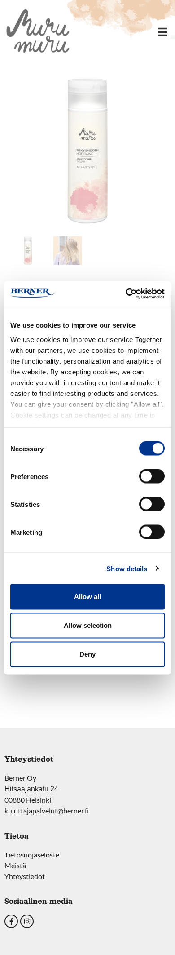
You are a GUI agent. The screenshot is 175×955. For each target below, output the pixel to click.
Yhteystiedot (24, 876)
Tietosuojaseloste (31, 854)
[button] (163, 32)
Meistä (15, 865)
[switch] (152, 476)
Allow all (87, 596)
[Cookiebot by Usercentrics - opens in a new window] (126, 293)
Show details (126, 568)
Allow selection (88, 625)
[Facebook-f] (11, 921)
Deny (87, 654)
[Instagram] (27, 921)
